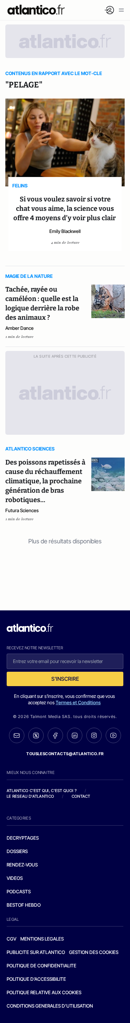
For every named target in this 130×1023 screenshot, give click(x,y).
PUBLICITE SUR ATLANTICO (36, 952)
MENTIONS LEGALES (42, 939)
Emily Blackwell (65, 231)
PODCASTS (19, 891)
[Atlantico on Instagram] (94, 735)
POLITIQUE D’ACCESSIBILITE (36, 979)
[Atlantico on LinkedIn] (74, 735)
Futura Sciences (22, 510)
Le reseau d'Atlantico (30, 796)
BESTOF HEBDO (24, 905)
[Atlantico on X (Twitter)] (36, 735)
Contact (81, 796)
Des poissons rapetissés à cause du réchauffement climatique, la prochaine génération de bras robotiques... (45, 481)
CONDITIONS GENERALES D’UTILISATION (50, 1006)
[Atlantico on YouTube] (113, 735)
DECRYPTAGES (23, 838)
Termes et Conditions (78, 702)
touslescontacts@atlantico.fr (65, 753)
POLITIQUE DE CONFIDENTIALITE (41, 965)
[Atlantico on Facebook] (55, 735)
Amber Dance (19, 328)
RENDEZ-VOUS (22, 864)
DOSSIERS (17, 851)
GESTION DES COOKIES (93, 952)
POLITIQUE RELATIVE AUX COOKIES (44, 992)
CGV (11, 939)
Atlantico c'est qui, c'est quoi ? (42, 790)
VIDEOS (15, 878)
